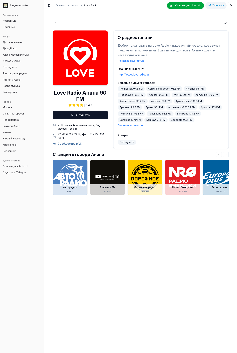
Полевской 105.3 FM (131, 94)
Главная (60, 5)
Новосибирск (11, 119)
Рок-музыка (10, 92)
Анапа (74, 5)
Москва (7, 107)
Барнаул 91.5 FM (156, 119)
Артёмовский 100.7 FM (181, 107)
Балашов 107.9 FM (130, 119)
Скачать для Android (15, 166)
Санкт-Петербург (13, 113)
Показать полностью (131, 60)
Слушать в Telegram (15, 172)
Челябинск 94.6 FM (131, 88)
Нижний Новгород (14, 138)
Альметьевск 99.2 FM (133, 101)
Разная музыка (11, 79)
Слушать (83, 115)
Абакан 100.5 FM (158, 94)
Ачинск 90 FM (182, 94)
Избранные (9, 20)
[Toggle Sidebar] (44, 176)
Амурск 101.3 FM (160, 101)
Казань (7, 132)
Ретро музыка (11, 85)
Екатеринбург (11, 126)
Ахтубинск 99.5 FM (207, 94)
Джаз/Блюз (9, 48)
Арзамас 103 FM (210, 107)
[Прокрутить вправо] (226, 154)
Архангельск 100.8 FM (189, 101)
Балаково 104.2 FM (188, 113)
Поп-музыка (10, 67)
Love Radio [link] (90, 5)
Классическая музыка (16, 54)
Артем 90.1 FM (154, 107)
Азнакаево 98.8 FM (160, 113)
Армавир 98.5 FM (130, 107)
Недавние (9, 26)
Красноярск (10, 144)
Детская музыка (13, 42)
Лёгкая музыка (11, 60)
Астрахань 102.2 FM (131, 113)
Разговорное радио (15, 73)
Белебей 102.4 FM (181, 119)
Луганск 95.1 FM (195, 88)
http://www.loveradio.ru (133, 74)
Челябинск (9, 150)
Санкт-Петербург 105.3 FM (164, 88)
